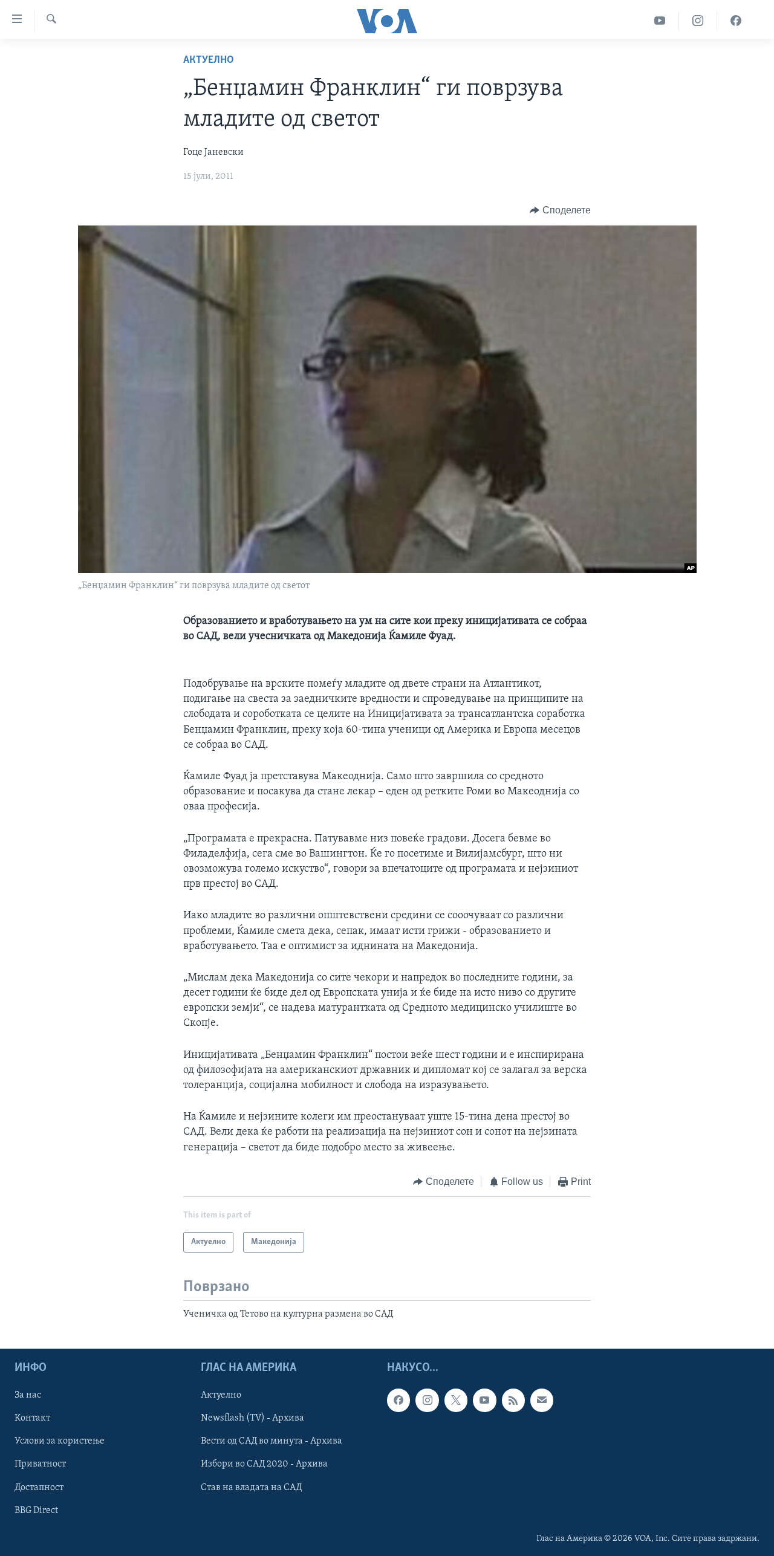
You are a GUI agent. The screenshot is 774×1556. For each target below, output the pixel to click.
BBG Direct (36, 1510)
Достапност (39, 1487)
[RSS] (513, 1400)
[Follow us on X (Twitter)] (455, 1400)
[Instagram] (698, 20)
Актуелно (208, 60)
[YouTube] (660, 20)
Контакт (32, 1418)
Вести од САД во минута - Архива (271, 1441)
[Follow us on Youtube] (484, 1400)
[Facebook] (736, 20)
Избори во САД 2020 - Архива (264, 1464)
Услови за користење (60, 1441)
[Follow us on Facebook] (398, 1400)
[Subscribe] (541, 1400)
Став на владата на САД (251, 1487)
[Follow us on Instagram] (426, 1400)
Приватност (40, 1464)
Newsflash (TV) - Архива (252, 1418)
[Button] (560, 210)
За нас (28, 1395)
